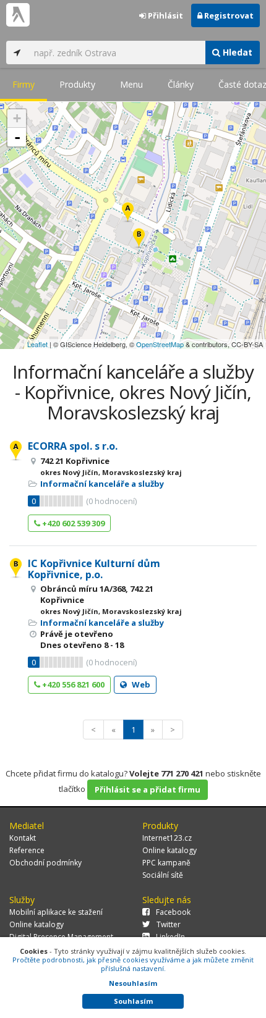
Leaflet (37, 344)
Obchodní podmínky (45, 862)
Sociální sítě (162, 875)
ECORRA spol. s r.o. (73, 446)
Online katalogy (169, 850)
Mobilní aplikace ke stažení (56, 912)
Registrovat (228, 15)
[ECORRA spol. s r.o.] (127, 212)
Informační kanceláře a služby (102, 483)
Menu (131, 84)
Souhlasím (133, 1001)
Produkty (77, 84)
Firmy (23, 84)
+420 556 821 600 (72, 684)
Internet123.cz (167, 838)
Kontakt (22, 838)
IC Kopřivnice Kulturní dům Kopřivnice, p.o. (94, 569)
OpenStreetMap (160, 344)
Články (181, 84)
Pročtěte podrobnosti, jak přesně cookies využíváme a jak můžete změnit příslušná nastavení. (133, 964)
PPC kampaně (166, 862)
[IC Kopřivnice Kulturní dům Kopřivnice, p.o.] (138, 238)
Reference (27, 850)
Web (140, 684)
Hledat (236, 52)
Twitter (169, 924)
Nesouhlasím (133, 983)
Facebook (173, 912)
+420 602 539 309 (72, 523)
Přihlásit (164, 15)
